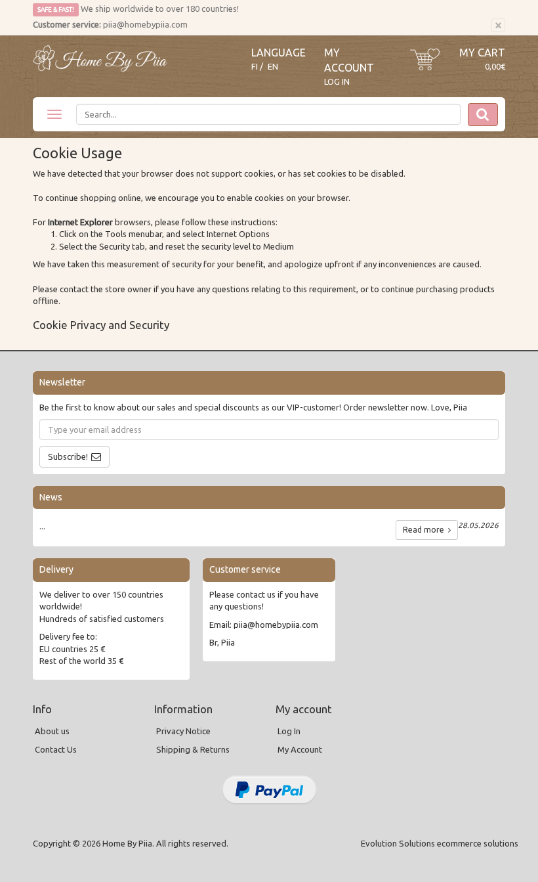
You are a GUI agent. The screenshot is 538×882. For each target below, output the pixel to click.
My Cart (482, 52)
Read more (425, 529)
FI (254, 66)
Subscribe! (68, 456)
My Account (300, 749)
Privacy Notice (183, 731)
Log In (337, 81)
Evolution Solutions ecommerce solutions (439, 843)
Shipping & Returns (193, 749)
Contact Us (56, 749)
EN (273, 66)
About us (52, 731)
